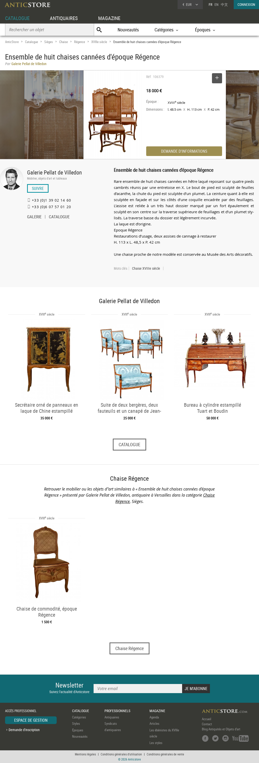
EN (216, 4)
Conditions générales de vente (165, 754)
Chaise (63, 42)
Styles (76, 723)
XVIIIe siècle (99, 42)
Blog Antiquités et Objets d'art (221, 729)
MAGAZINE (109, 18)
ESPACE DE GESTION (31, 720)
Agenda (154, 717)
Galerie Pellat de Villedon (54, 172)
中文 (224, 4)
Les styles (155, 742)
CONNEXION (246, 4)
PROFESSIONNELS (117, 710)
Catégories (79, 717)
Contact (207, 724)
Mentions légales (85, 754)
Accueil (206, 719)
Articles (154, 723)
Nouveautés (128, 30)
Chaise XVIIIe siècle (146, 268)
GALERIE (34, 217)
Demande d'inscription (24, 729)
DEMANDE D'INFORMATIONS (184, 151)
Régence (79, 42)
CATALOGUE (17, 18)
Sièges (48, 42)
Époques (77, 730)
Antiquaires (111, 717)
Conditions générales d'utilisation (121, 754)
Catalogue (31, 42)
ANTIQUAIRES (64, 18)
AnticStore (12, 42)
